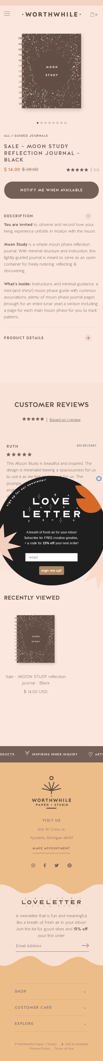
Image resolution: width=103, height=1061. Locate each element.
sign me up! (51, 570)
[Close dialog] (99, 478)
